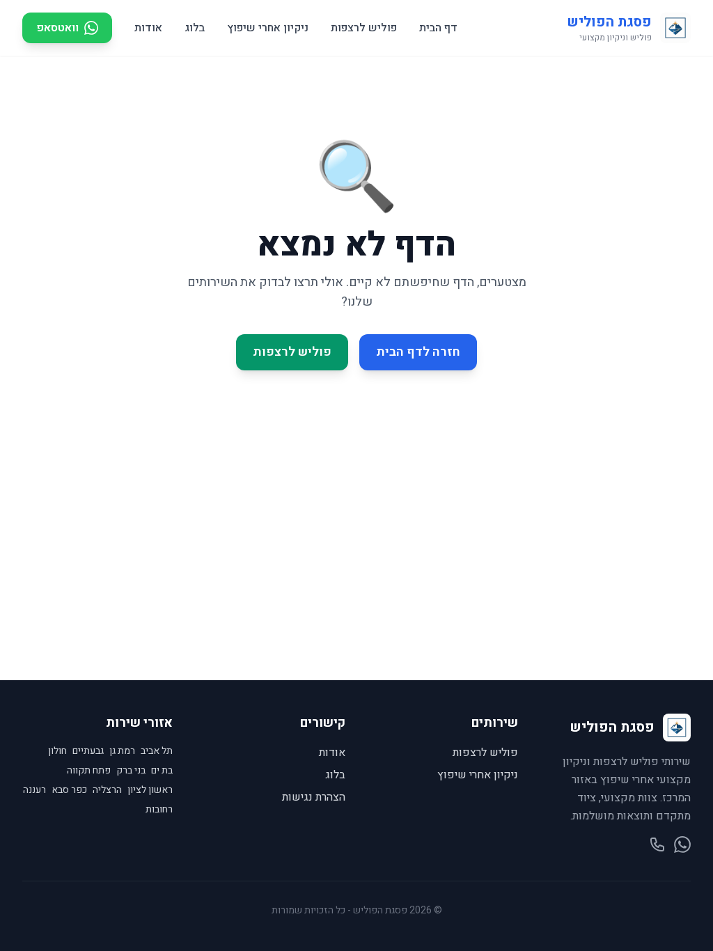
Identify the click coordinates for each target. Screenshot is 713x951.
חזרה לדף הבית (418, 352)
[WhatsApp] (682, 844)
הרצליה (107, 790)
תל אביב (157, 751)
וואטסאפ (57, 27)
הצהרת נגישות (313, 797)
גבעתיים (88, 751)
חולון (57, 751)
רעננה (34, 790)
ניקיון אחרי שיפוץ (267, 27)
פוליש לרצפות (364, 27)
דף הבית (438, 27)
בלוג (195, 27)
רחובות (159, 810)
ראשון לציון (150, 790)
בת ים (162, 771)
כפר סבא (69, 790)
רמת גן (122, 751)
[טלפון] (657, 844)
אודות (148, 27)
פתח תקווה (89, 771)
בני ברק (131, 771)
